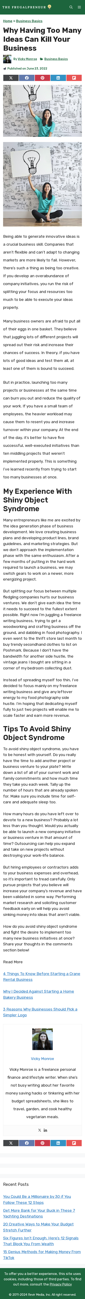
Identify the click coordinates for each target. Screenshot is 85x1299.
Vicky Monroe (27, 59)
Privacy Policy (61, 1284)
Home (7, 21)
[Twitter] (39, 1130)
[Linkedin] (45, 1130)
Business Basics (29, 21)
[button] (71, 7)
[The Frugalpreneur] (27, 7)
